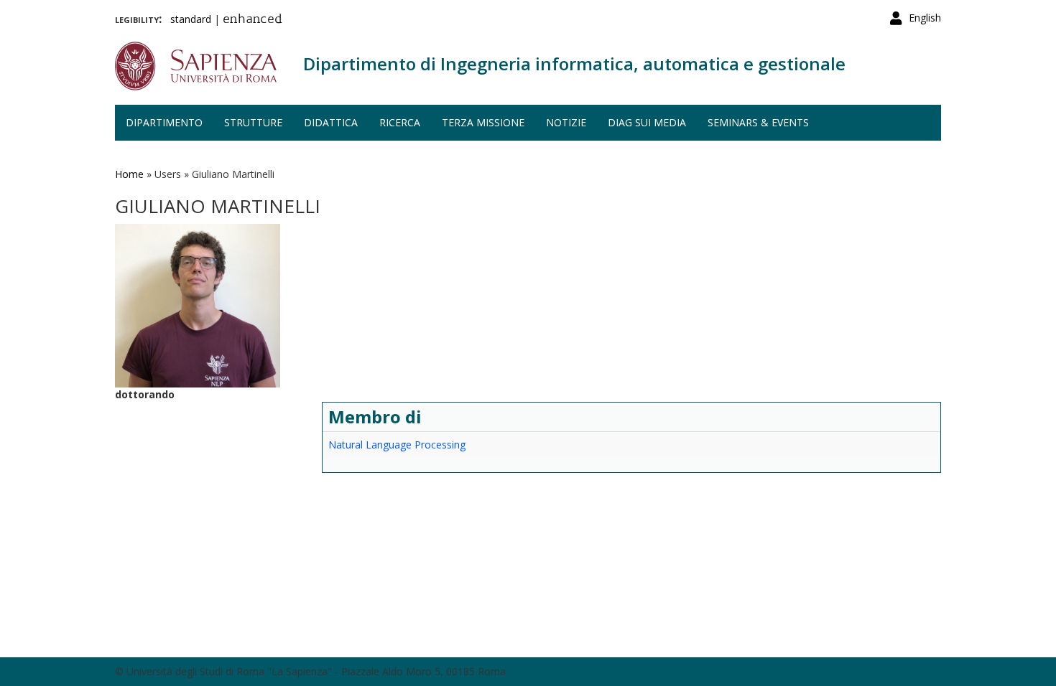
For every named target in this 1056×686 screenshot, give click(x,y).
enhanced (252, 20)
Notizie (566, 122)
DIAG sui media (647, 122)
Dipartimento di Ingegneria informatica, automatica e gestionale (574, 63)
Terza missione (483, 122)
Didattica (331, 122)
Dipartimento (164, 122)
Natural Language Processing (397, 444)
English (925, 17)
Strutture (253, 122)
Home (129, 174)
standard (190, 19)
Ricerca (399, 122)
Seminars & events (758, 122)
